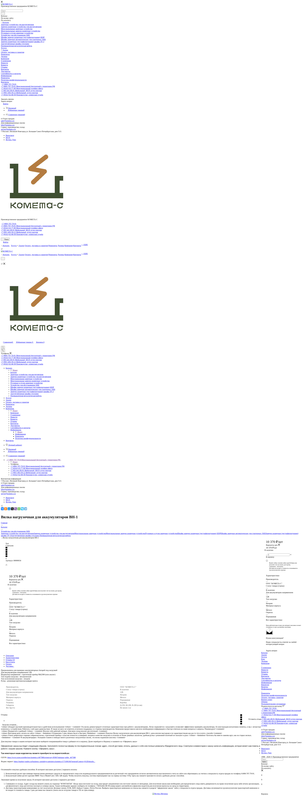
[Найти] (3, 13)
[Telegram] (25, 508)
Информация (20, 434)
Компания (14, 413)
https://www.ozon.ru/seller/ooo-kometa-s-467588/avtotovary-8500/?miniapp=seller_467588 (41, 757)
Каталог (13, 372)
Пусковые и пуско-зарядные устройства (161, 533)
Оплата (9, 664)
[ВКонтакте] (2, 508)
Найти (264, 762)
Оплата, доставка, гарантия (272, 697)
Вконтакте (10, 135)
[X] (12, 508)
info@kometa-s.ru (7, 125)
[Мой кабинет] (2, 262)
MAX (8, 138)
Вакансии (265, 685)
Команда (264, 672)
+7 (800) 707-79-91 (9, 84)
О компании (266, 668)
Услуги (264, 657)
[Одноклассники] (5, 508)
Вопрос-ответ (266, 700)
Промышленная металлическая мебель (55, 536)
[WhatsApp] (19, 508)
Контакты (265, 676)
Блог (263, 659)
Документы (266, 678)
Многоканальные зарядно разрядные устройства (125, 533)
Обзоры (264, 702)
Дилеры (264, 661)
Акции (264, 655)
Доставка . (10, 666)
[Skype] (22, 508)
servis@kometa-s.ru (8, 129)
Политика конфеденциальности (274, 695)
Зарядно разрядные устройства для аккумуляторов (54, 533)
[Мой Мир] (9, 508)
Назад (15, 370)
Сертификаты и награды (271, 680)
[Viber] (15, 508)
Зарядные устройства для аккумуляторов (17, 533)
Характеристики (12, 658)
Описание (10, 656)
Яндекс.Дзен (11, 140)
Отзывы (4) (10, 660)
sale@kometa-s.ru (7, 121)
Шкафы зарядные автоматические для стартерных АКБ (243, 533)
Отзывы (264, 674)
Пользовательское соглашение (273, 704)
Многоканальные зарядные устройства (90, 533)
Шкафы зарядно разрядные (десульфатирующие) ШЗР (199, 533)
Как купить (10, 662)
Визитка (264, 687)
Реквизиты (265, 693)
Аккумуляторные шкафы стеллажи (25, 536)
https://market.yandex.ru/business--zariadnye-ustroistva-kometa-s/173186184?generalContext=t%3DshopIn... (54, 761)
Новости (264, 670)
